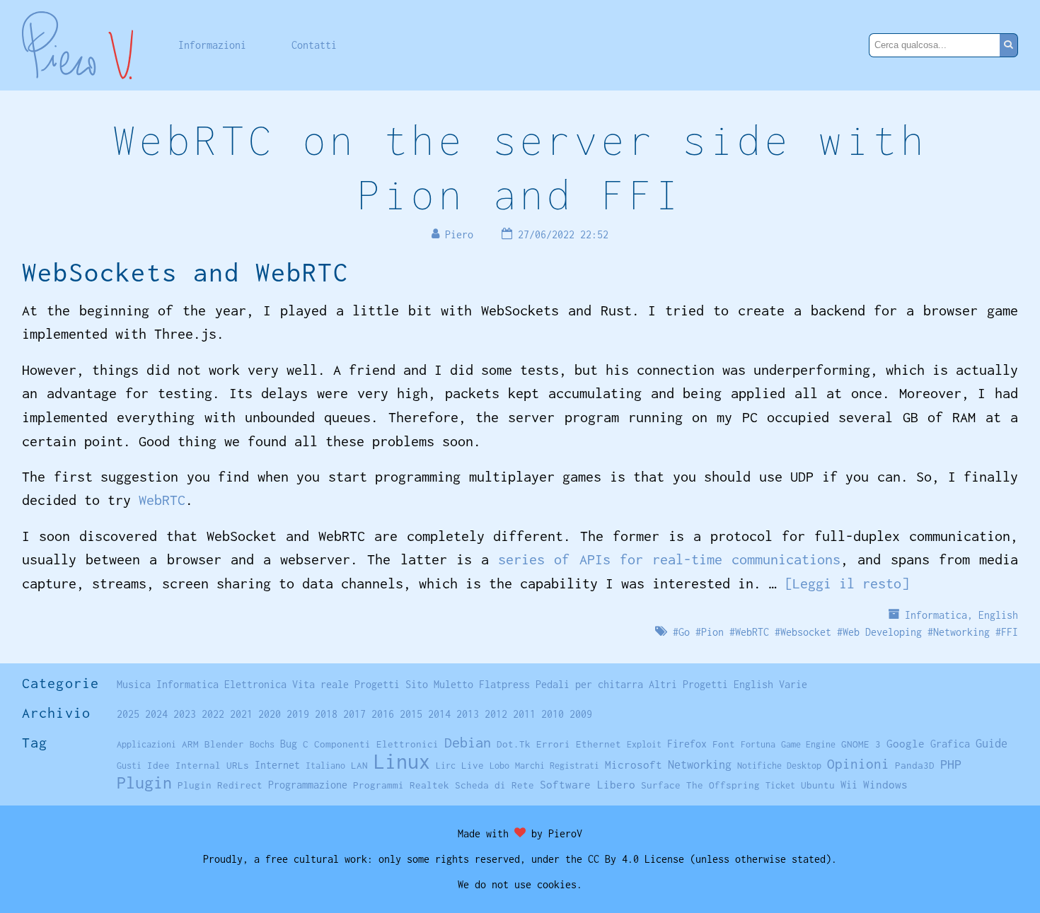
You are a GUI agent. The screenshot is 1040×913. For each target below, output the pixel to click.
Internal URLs (212, 765)
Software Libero (587, 784)
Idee (158, 765)
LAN (359, 765)
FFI (1009, 632)
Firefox (687, 744)
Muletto (453, 684)
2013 (467, 714)
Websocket (805, 632)
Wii (848, 785)
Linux (402, 761)
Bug (288, 744)
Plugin (144, 782)
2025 (128, 714)
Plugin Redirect (220, 785)
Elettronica (255, 684)
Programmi (378, 785)
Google (905, 744)
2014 (439, 714)
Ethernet (598, 744)
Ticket (780, 785)
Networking (961, 632)
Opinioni (858, 764)
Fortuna (758, 744)
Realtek (429, 785)
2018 (326, 714)
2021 (241, 714)
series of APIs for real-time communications (669, 559)
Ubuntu (818, 785)
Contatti (314, 45)
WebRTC (162, 500)
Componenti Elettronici (376, 744)
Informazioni (212, 45)
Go (684, 632)
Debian (467, 742)
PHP (950, 764)
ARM (190, 744)
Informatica (936, 615)
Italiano (325, 765)
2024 (156, 714)
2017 (354, 714)
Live (472, 765)
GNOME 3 (861, 744)
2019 (298, 714)
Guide (991, 743)
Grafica (950, 744)
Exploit (644, 744)
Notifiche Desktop (779, 765)
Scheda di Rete (494, 785)
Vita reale (320, 684)
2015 (411, 714)
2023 (184, 714)
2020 (269, 714)
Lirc (446, 765)
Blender (224, 744)
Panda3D (915, 765)
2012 (496, 714)
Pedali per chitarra (589, 684)
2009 (581, 714)
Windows (885, 784)
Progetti (377, 684)
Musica (134, 684)
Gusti (129, 765)
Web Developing (882, 632)
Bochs (262, 744)
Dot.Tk (514, 744)
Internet (277, 765)
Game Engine (808, 744)
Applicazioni (146, 744)
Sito (416, 684)
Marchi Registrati (557, 765)
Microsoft (633, 764)
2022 (213, 714)
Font (723, 744)
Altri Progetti (688, 684)
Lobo (499, 765)
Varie (793, 684)
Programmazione (307, 785)
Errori (553, 744)
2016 (382, 714)
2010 (552, 714)
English (998, 615)
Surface (661, 785)
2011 (524, 714)
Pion (712, 632)
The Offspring (723, 785)
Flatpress (504, 684)
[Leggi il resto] (847, 583)
